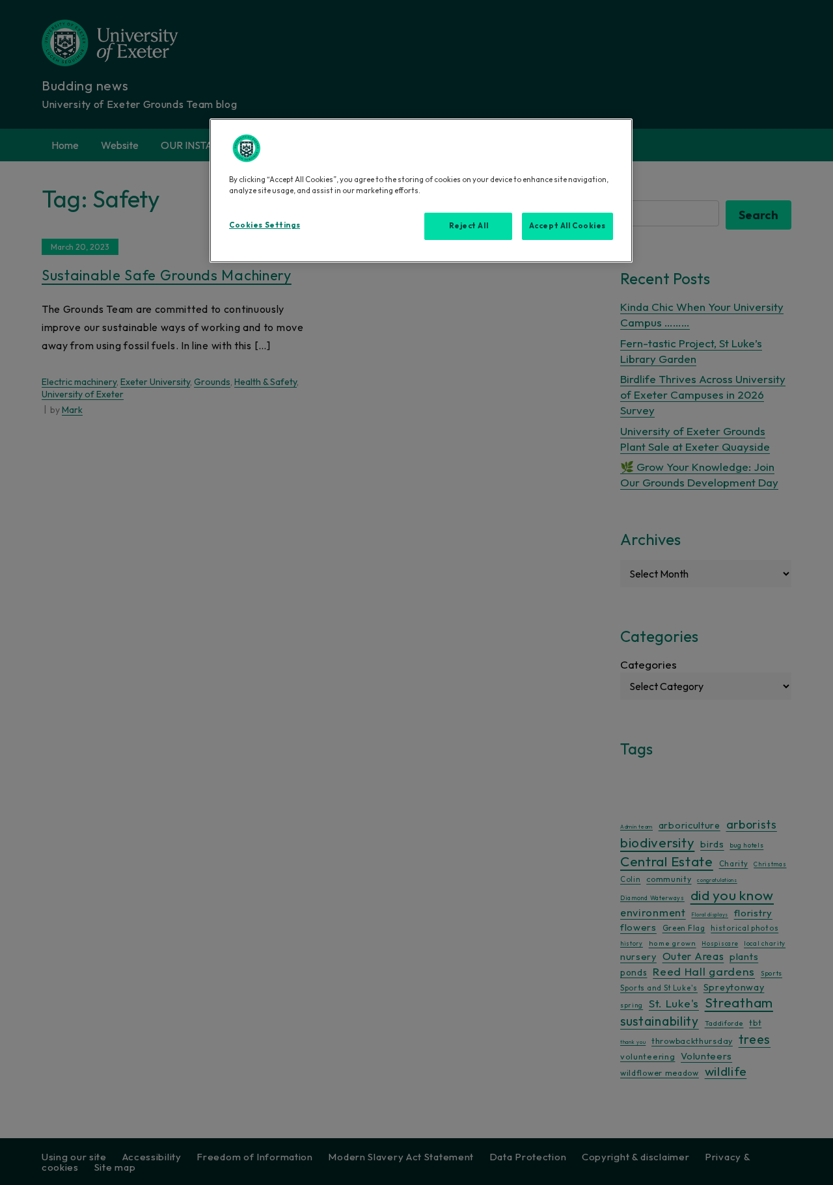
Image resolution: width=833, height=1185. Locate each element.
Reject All (469, 225)
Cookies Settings (264, 225)
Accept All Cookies (567, 225)
